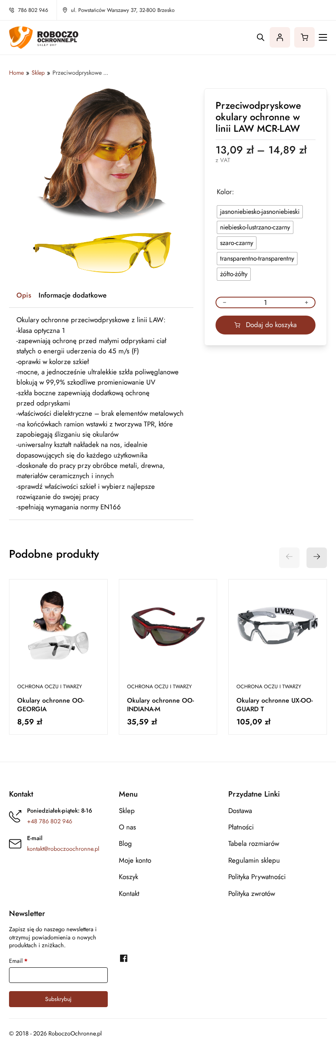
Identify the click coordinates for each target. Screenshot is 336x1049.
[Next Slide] (316, 557)
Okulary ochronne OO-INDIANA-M (160, 704)
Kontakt (129, 893)
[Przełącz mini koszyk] (304, 37)
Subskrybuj (58, 999)
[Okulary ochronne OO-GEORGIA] (58, 628)
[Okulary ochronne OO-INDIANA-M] (168, 628)
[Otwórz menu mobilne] (323, 37)
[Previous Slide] (289, 557)
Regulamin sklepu (254, 860)
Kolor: (225, 192)
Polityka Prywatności (257, 877)
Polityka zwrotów (251, 893)
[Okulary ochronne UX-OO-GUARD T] (277, 628)
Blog (125, 843)
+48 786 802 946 (49, 821)
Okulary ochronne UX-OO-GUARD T (274, 704)
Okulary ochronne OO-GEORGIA (50, 704)
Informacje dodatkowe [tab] (73, 295)
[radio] (259, 212)
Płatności (241, 827)
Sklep (127, 810)
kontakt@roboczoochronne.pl (63, 849)
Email (18, 961)
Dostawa (240, 810)
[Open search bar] (261, 37)
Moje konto (135, 860)
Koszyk (128, 877)
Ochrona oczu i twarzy (49, 686)
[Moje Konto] (280, 37)
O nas (127, 827)
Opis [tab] (23, 295)
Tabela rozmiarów (253, 843)
